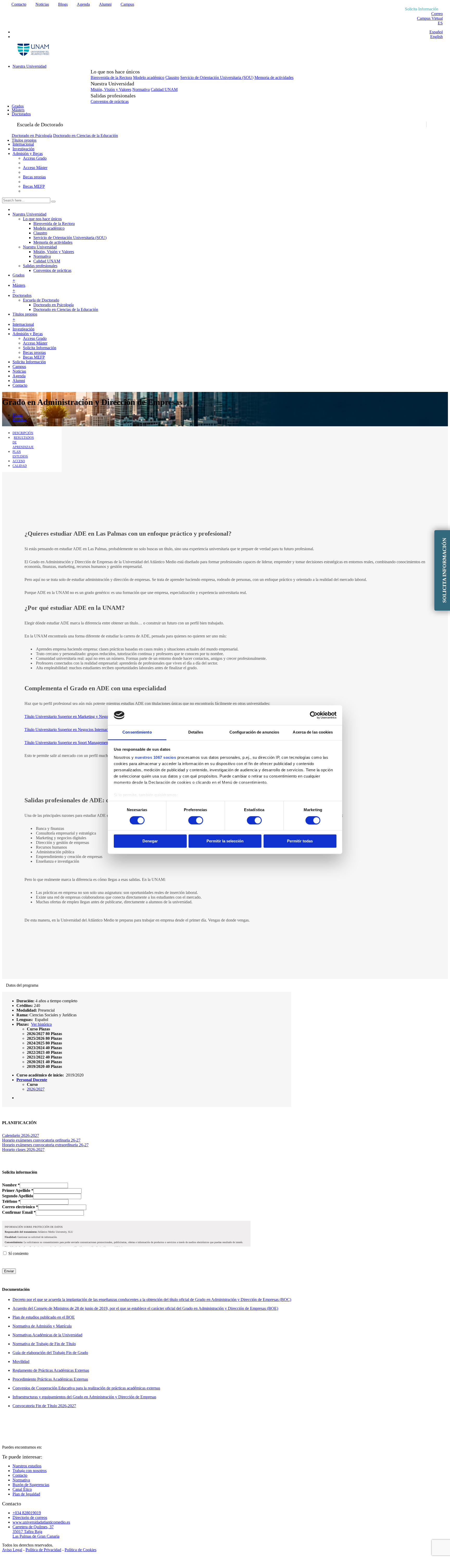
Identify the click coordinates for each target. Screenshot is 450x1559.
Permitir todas (300, 841)
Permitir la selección (225, 841)
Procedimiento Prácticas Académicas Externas (50, 1379)
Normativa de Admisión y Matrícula (42, 1326)
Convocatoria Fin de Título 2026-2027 (44, 1406)
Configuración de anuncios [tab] (254, 732)
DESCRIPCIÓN (22, 433)
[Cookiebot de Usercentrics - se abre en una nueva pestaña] (313, 715)
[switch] (195, 820)
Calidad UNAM (164, 89)
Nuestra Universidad (29, 66)
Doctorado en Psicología (32, 135)
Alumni (105, 4)
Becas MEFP (34, 186)
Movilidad (20, 1361)
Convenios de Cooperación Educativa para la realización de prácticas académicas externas (86, 1388)
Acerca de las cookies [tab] (313, 732)
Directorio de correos (29, 1517)
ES (440, 23)
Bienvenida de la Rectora (111, 77)
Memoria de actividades (273, 77)
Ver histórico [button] (41, 1024)
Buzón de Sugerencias (30, 1484)
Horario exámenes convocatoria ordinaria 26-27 (41, 1140)
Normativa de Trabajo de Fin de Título (44, 1344)
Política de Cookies (80, 1550)
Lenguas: (24, 1019)
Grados (18, 106)
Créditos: (24, 1005)
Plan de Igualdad (26, 1494)
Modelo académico (148, 77)
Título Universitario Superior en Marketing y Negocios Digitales (77, 716)
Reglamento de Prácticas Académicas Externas (50, 1370)
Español (436, 32)
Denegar (150, 841)
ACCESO (18, 461)
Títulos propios (24, 140)
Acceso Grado (35, 158)
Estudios (19, 419)
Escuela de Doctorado (41, 300)
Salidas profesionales (40, 266)
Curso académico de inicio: (40, 1075)
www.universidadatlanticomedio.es (41, 1522)
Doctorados (21, 114)
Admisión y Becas (27, 153)
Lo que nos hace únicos (42, 219)
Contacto (18, 4)
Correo (437, 13)
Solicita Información (39, 348)
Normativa (141, 89)
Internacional (23, 144)
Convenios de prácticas (110, 101)
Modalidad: (26, 1010)
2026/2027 (36, 1089)
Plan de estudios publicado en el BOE (43, 1317)
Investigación (23, 149)
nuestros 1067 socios (155, 757)
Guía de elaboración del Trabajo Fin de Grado (50, 1352)
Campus (127, 4)
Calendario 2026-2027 (20, 1135)
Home (17, 415)
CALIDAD (19, 466)
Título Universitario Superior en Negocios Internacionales (71, 729)
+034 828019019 (26, 1513)
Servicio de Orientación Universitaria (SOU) (216, 77)
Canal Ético (22, 1489)
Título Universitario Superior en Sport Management (66, 742)
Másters (18, 110)
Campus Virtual (430, 18)
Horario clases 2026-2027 (23, 1149)
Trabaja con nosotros (29, 1470)
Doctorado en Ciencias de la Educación (85, 135)
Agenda (83, 4)
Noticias (42, 4)
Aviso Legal (12, 1550)
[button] (38, 1029)
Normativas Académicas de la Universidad (47, 1335)
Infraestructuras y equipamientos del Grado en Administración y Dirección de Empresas (84, 1397)
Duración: (25, 1001)
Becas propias (34, 177)
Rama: (22, 1015)
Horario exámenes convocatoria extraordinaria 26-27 (45, 1145)
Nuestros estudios (26, 1466)
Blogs (63, 4)
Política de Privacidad (43, 1550)
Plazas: (22, 1024)
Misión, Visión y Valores (111, 89)
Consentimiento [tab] (137, 732)
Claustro (172, 77)
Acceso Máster (35, 167)
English (436, 36)
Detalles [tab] (195, 732)
